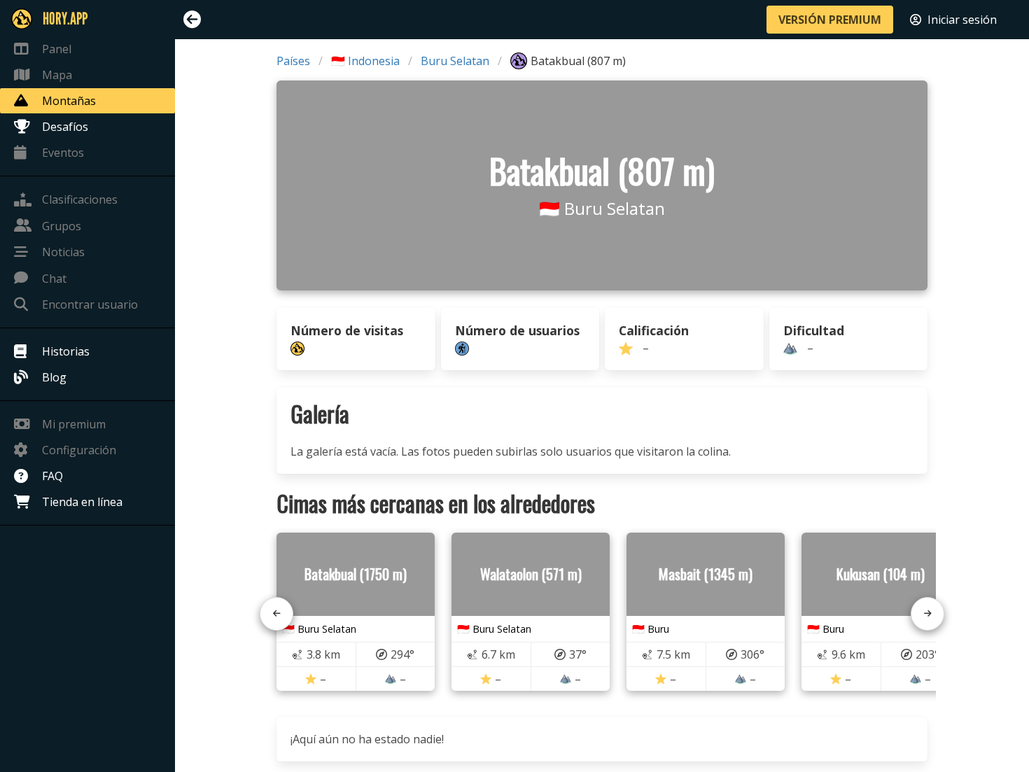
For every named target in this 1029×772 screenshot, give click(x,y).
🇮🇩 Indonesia (365, 61)
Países (293, 61)
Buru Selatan (455, 61)
